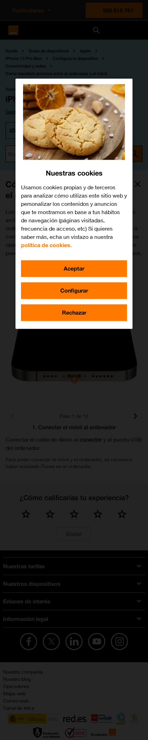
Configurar (74, 290)
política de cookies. (46, 245)
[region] (74, 203)
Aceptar (74, 268)
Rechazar (74, 312)
